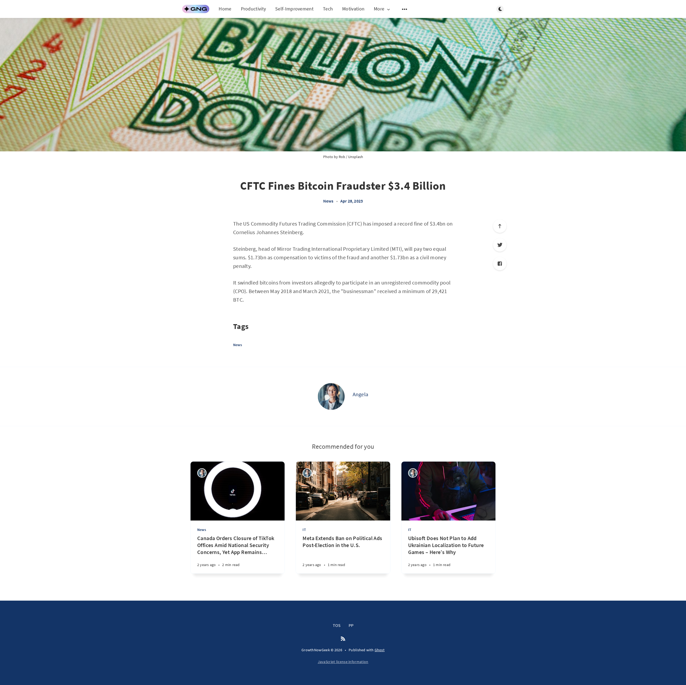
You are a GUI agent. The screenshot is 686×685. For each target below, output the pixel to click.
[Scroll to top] (499, 226)
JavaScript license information (343, 661)
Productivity (253, 9)
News (328, 201)
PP (351, 625)
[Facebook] (499, 263)
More (379, 9)
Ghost (380, 649)
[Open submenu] (404, 9)
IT (304, 529)
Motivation (353, 9)
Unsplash (355, 156)
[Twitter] (499, 245)
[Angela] (331, 396)
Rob (342, 156)
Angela (360, 394)
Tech (328, 9)
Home (225, 9)
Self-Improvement (294, 9)
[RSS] (343, 639)
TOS (337, 625)
